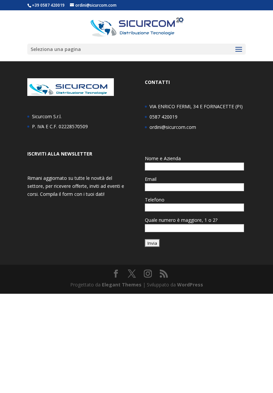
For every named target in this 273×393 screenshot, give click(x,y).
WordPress (190, 284)
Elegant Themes (121, 284)
